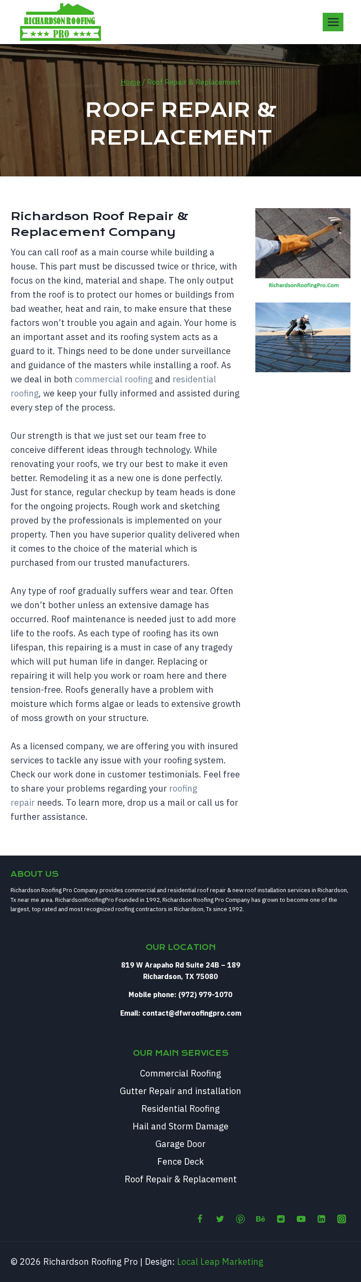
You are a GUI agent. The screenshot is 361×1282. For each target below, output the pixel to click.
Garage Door (180, 1144)
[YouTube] (301, 1219)
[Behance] (260, 1219)
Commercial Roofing (180, 1073)
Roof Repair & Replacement (181, 1179)
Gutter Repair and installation (180, 1091)
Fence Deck (180, 1161)
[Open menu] (333, 22)
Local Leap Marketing (220, 1261)
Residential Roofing (180, 1108)
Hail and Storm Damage (180, 1126)
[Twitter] (220, 1219)
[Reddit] (281, 1219)
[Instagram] (341, 1219)
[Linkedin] (321, 1219)
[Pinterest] (240, 1219)
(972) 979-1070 (205, 994)
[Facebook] (200, 1219)
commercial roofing (114, 379)
